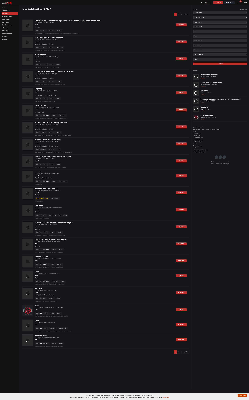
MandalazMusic (205, 84)
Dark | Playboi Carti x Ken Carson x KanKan (53, 157)
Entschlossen (63, 215)
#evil (57, 301)
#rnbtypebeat (38, 33)
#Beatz (50, 316)
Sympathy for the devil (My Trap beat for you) (54, 222)
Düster (59, 30)
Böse (51, 64)
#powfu (59, 252)
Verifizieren (196, 148)
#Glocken (66, 316)
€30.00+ (181, 192)
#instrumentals (56, 331)
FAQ (194, 131)
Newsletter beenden (199, 152)
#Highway (44, 101)
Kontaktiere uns (198, 140)
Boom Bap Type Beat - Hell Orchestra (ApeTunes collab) (221, 99)
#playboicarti (58, 167)
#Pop (63, 235)
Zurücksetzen (243, 9)
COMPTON (204, 91)
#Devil (44, 218)
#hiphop (51, 284)
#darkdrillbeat (61, 135)
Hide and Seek (41, 335)
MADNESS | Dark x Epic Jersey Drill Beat (51, 122)
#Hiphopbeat (43, 118)
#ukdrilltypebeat (53, 135)
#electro (55, 284)
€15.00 (203, 103)
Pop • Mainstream (42, 198)
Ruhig (58, 81)
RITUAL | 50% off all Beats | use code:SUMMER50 (54, 72)
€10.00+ (181, 209)
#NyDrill (48, 50)
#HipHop (40, 218)
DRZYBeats (41, 39)
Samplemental (42, 258)
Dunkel (51, 30)
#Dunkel (49, 167)
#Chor (49, 267)
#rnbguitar (45, 33)
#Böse (52, 167)
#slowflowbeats (39, 252)
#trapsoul (50, 33)
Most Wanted (40, 55)
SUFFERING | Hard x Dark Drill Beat (49, 38)
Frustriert (55, 281)
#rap (43, 284)
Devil (37, 271)
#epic (66, 135)
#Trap (43, 235)
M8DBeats (41, 290)
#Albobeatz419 (38, 184)
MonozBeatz (41, 56)
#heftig (50, 301)
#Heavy (40, 167)
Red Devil (39, 206)
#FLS (43, 67)
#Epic (45, 267)
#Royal (46, 316)
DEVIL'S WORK (40, 106)
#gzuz (63, 50)
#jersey (71, 152)
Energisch (60, 47)
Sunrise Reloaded (207, 115)
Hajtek (40, 322)
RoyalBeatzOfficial (43, 307)
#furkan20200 (38, 284)
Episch (58, 98)
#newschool (68, 331)
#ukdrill (37, 135)
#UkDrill (52, 84)
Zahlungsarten (197, 146)
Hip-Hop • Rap (41, 47)
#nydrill (67, 152)
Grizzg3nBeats (205, 76)
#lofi (62, 252)
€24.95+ (181, 42)
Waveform (204, 107)
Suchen (220, 64)
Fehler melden (197, 142)
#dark (69, 135)
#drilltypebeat (45, 135)
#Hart (61, 346)
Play (28, 25)
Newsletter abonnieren (200, 150)
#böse (53, 301)
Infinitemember (205, 117)
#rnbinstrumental (68, 33)
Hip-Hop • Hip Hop (42, 115)
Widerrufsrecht (198, 138)
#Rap (65, 118)
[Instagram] (216, 157)
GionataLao (41, 224)
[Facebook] (220, 157)
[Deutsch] (206, 2)
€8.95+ (203, 119)
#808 (51, 118)
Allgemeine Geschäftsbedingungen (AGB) (206, 129)
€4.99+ (181, 59)
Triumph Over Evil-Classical (46, 189)
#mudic (59, 284)
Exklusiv (40, 22)
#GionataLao (38, 235)
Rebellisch (54, 198)
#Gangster (52, 101)
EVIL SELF (38, 172)
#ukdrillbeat (57, 84)
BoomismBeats (205, 101)
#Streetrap (61, 118)
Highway (38, 89)
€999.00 (181, 260)
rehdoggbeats (42, 190)
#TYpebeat (55, 118)
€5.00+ (181, 161)
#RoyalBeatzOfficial (39, 316)
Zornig (59, 232)
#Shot (58, 316)
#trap (44, 331)
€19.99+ (181, 25)
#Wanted (50, 67)
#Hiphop (37, 118)
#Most (46, 67)
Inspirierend (63, 181)
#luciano (52, 50)
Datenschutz (197, 133)
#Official (55, 316)
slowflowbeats (42, 241)
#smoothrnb (56, 33)
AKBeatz (203, 93)
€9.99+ (181, 176)
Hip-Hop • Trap (41, 64)
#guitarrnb (75, 33)
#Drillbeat (37, 50)
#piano (48, 252)
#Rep (54, 235)
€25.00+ (181, 324)
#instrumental (49, 331)
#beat (55, 252)
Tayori (202, 109)
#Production (59, 235)
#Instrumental (54, 267)
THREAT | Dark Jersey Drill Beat (48, 140)
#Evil (54, 67)
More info (166, 397)
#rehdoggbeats (39, 201)
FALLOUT (38, 288)
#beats (40, 331)
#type (51, 252)
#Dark (57, 67)
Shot (37, 305)
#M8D (36, 301)
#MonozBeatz (38, 67)
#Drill (45, 50)
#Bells (61, 316)
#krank (46, 301)
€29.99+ (203, 86)
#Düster (45, 167)
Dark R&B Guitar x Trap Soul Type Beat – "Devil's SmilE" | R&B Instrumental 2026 (68, 21)
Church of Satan (41, 256)
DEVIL (37, 320)
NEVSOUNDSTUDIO (43, 207)
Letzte (186, 14)
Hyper (63, 281)
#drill (40, 135)
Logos (195, 144)
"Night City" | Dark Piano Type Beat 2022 (51, 239)
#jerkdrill (63, 84)
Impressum (196, 136)
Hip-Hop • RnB (41, 30)
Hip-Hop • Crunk (41, 264)
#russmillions (58, 50)
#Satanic (60, 267)
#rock (63, 284)
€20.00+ (181, 292)
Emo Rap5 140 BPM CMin (209, 74)
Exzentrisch (62, 328)
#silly (43, 301)
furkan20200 (42, 273)
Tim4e (39, 158)
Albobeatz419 (42, 107)
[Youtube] (224, 157)
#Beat (41, 50)
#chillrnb (62, 33)
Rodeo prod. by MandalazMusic (212, 82)
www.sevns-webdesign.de (223, 163)
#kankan (64, 167)
